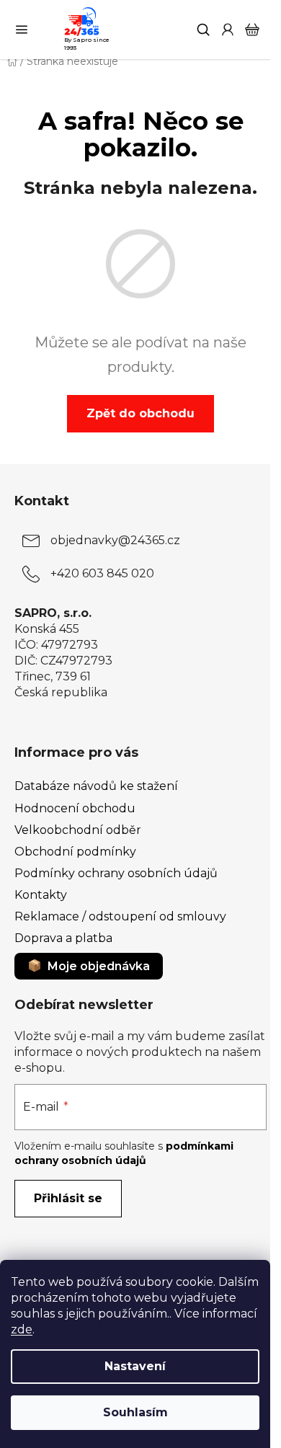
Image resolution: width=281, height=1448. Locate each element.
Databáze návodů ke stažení (96, 786)
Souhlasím (135, 1412)
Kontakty (40, 895)
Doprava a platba (63, 938)
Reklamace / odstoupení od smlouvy (120, 916)
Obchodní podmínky (75, 851)
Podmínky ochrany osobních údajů (116, 873)
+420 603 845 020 (102, 573)
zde (21, 1329)
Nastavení (135, 1366)
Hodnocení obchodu (74, 808)
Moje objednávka (99, 966)
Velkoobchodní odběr (77, 830)
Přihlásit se (68, 1198)
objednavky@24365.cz (115, 540)
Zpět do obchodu (140, 413)
